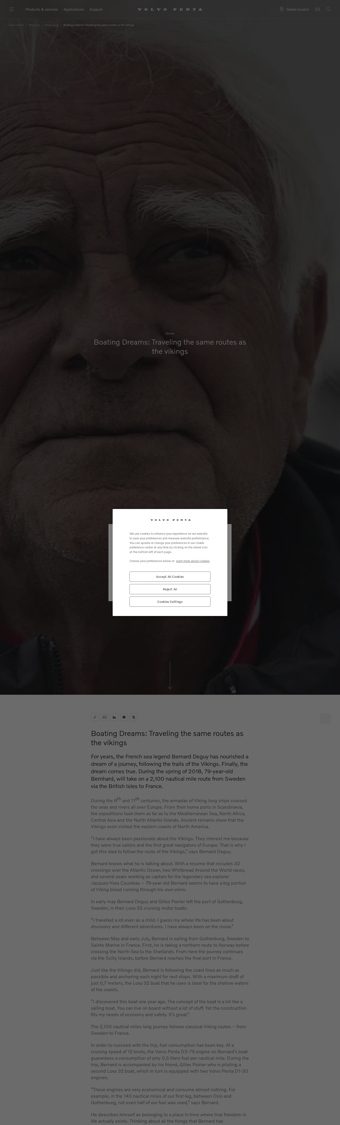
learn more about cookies (193, 561)
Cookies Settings (170, 601)
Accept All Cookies (170, 576)
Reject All (170, 589)
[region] (170, 562)
